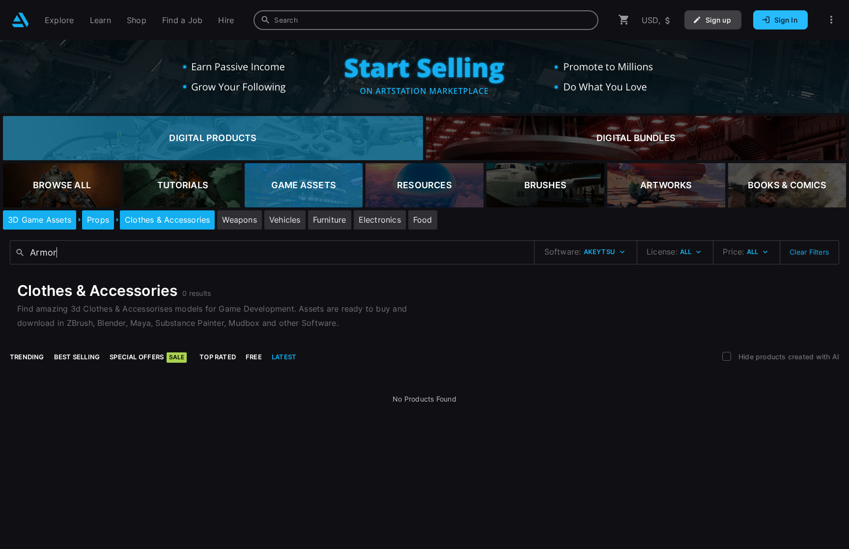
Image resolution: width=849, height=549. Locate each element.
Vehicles (285, 220)
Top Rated (217, 357)
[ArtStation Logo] (20, 20)
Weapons (239, 220)
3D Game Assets (39, 220)
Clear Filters (809, 252)
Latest (284, 357)
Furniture (329, 220)
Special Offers (147, 357)
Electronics (380, 220)
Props (98, 220)
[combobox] (426, 20)
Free (254, 357)
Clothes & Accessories (167, 220)
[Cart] (624, 20)
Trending (27, 357)
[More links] (831, 20)
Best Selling (77, 357)
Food (422, 220)
